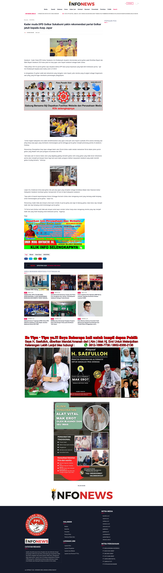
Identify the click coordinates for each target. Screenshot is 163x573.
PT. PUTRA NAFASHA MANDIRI (110, 564)
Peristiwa (103, 9)
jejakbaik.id (105, 529)
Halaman (59, 9)
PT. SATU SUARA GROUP (108, 556)
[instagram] (134, 570)
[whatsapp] (35, 259)
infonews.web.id (107, 539)
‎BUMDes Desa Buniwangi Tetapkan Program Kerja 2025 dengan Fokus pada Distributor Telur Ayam (63, 322)
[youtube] (137, 570)
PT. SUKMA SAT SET (107, 561)
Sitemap (129, 3)
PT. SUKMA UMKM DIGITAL (109, 559)
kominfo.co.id (106, 516)
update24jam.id (106, 537)
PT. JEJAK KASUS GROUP (108, 551)
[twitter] (31, 259)
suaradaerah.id (106, 534)
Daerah (53, 9)
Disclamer (67, 531)
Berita (45, 9)
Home (66, 9)
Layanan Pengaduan (69, 548)
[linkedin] (45, 259)
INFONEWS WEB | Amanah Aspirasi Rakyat (45, 570)
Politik (109, 9)
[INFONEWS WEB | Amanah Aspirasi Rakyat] (81, 6)
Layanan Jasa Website (70, 551)
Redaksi (66, 526)
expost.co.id (106, 518)
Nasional (87, 9)
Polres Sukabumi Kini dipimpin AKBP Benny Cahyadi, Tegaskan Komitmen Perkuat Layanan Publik (89, 296)
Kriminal (80, 9)
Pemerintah (95, 9)
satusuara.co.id (106, 526)
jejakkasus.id (106, 531)
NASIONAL (31, 20)
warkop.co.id (106, 521)
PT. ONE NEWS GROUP (108, 553)
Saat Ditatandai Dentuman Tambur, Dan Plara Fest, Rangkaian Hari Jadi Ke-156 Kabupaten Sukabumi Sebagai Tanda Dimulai (63, 296)
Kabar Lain (73, 9)
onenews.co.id (106, 524)
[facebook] (26, 259)
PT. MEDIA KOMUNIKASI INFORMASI (111, 548)
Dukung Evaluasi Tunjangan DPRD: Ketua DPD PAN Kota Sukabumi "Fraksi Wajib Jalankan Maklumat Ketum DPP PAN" (36, 322)
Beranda (26, 20)
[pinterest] (40, 259)
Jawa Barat (38, 254)
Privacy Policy (68, 534)
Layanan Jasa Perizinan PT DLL (72, 553)
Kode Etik (67, 529)
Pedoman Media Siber (70, 537)
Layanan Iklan (68, 545)
